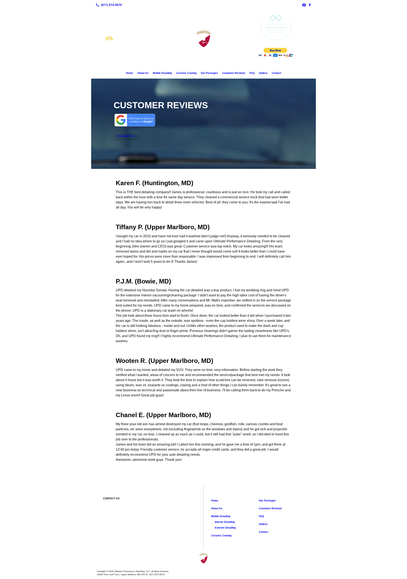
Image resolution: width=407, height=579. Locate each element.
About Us (143, 73)
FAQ (252, 73)
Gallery (263, 73)
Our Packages (209, 73)
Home (129, 73)
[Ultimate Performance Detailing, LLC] (203, 558)
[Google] (310, 5)
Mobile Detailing (162, 73)
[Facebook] (304, 5)
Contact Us (125, 135)
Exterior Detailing (225, 527)
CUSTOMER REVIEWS (161, 105)
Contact (276, 73)
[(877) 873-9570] (108, 5)
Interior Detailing (225, 522)
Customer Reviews (233, 73)
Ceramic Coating (186, 73)
